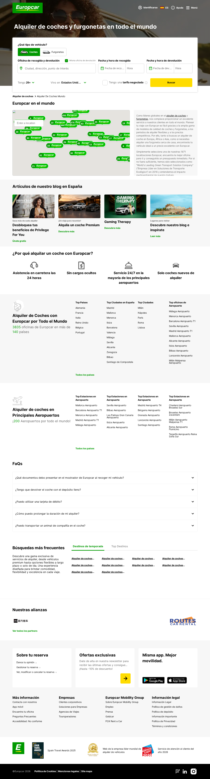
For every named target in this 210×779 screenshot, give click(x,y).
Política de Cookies (45, 771)
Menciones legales (68, 771)
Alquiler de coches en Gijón (173, 558)
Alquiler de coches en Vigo (173, 565)
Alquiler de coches (22, 96)
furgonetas (142, 118)
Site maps (86, 771)
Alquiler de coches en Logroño (83, 558)
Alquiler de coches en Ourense (143, 558)
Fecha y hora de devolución (164, 60)
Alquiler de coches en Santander (143, 565)
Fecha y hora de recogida (114, 60)
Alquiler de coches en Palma (83, 572)
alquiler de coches (176, 115)
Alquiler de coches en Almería (113, 565)
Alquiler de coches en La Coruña (113, 558)
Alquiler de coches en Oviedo (113, 572)
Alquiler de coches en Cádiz (83, 565)
